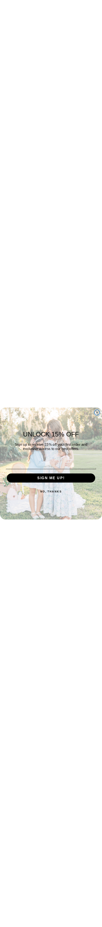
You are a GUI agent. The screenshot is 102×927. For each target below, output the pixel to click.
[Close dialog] (97, 412)
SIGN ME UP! (51, 478)
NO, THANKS (51, 491)
